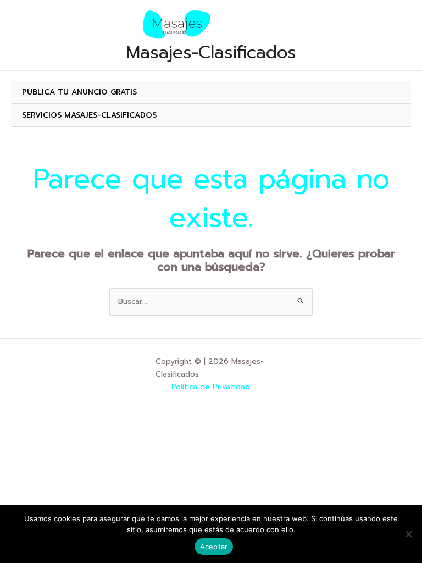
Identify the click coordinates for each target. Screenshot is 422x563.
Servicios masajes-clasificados (89, 115)
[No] (408, 533)
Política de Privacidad (210, 387)
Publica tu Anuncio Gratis (79, 92)
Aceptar (214, 546)
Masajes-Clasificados (211, 52)
